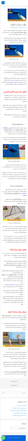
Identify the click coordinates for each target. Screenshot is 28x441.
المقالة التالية (14, 385)
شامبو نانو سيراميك (21, 405)
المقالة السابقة (14, 381)
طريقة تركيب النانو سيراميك (19, 413)
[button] (3, 437)
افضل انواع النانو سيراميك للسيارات (18, 410)
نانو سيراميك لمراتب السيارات (19, 408)
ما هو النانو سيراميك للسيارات (19, 415)
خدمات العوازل (22, 27)
